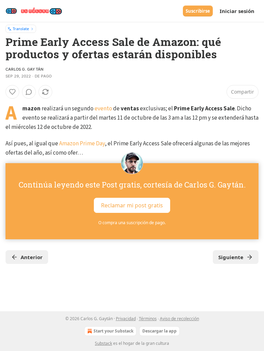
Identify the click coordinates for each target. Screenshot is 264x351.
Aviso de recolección (179, 319)
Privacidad (126, 319)
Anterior (32, 257)
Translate (21, 28)
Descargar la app (159, 331)
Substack (103, 343)
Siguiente (230, 257)
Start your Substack (113, 331)
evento (103, 109)
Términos (148, 319)
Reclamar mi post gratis (132, 205)
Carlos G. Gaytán (24, 69)
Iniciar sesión (237, 11)
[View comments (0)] (29, 92)
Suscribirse (198, 11)
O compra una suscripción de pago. (132, 223)
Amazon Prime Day (82, 144)
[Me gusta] (12, 92)
